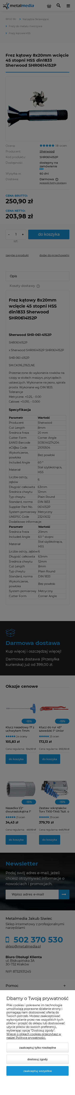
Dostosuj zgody (37, 1059)
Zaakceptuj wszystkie (37, 1070)
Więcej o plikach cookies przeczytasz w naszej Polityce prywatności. (33, 1036)
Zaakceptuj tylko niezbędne (37, 1047)
